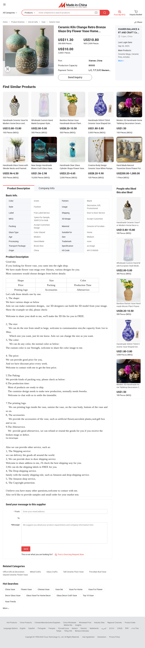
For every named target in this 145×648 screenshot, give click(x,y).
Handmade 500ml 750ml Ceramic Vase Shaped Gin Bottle (129, 345)
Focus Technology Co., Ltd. (54, 637)
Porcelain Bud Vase (97, 571)
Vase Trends (10, 601)
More (120, 60)
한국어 (111, 628)
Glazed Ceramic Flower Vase (15, 574)
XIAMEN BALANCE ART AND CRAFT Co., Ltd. (128, 32)
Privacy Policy (114, 637)
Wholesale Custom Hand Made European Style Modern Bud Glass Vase (129, 264)
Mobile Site (68, 625)
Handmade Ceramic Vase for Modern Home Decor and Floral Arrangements (129, 224)
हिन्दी (126, 628)
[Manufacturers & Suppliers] (72, 5)
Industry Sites (99, 622)
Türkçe (58, 631)
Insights (78, 625)
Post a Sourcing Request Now (69, 554)
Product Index (130, 622)
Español (31, 628)
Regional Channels (114, 622)
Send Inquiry (75, 77)
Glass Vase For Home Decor (38, 595)
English (22, 628)
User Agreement (88, 637)
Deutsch (84, 628)
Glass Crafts (52, 571)
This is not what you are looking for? (37, 554)
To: (18, 518)
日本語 (119, 628)
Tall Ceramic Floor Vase (73, 571)
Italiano (75, 628)
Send (26, 549)
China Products (26, 622)
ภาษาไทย (135, 628)
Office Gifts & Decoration (13, 571)
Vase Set (59, 589)
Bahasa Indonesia (82, 631)
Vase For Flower (95, 589)
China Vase (10, 589)
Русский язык (63, 628)
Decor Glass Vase (12, 595)
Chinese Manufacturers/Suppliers (47, 622)
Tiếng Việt (68, 631)
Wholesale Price (85, 622)
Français (52, 628)
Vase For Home (75, 589)
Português (42, 628)
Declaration (101, 637)
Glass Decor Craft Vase (67, 595)
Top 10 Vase (88, 595)
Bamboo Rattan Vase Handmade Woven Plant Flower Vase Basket (129, 305)
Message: (15, 524)
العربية (104, 628)
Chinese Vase (43, 589)
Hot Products (12, 622)
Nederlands (94, 628)
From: (17, 511)
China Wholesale (69, 622)
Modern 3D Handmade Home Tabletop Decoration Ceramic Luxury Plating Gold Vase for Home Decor (128, 386)
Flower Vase (26, 589)
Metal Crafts (35, 571)
